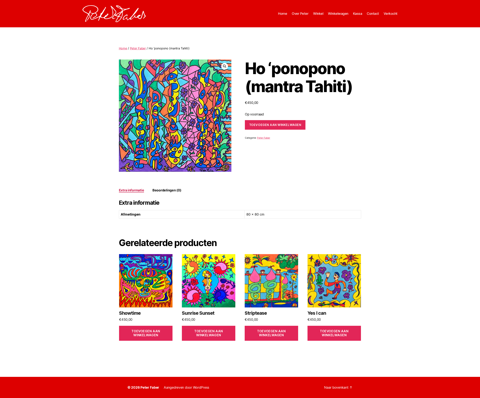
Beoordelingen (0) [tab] (166, 190)
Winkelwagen (338, 14)
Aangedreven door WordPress (186, 387)
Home (282, 14)
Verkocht (391, 14)
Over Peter (300, 14)
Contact (373, 14)
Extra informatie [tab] (131, 190)
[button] (224, 66)
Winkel (318, 14)
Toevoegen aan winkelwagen (275, 125)
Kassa (357, 14)
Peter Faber (138, 48)
